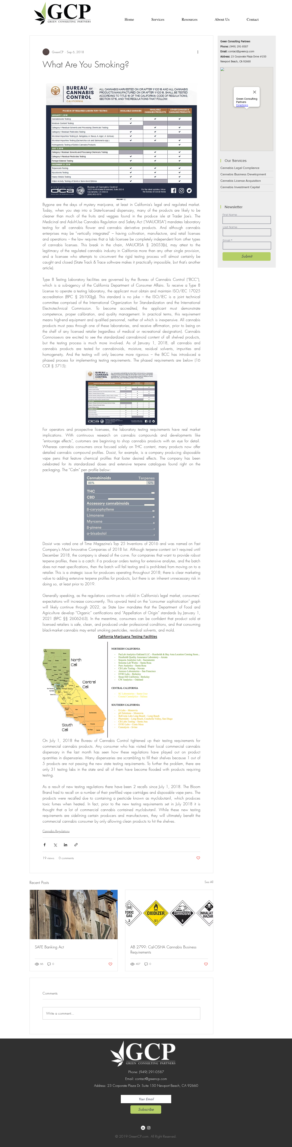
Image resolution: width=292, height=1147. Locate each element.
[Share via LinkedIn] (65, 845)
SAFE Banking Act (49, 946)
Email (226, 240)
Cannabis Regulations (56, 831)
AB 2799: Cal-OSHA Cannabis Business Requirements (163, 949)
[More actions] (197, 51)
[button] (158, 19)
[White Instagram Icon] (149, 1128)
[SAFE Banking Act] (74, 914)
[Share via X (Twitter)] (55, 845)
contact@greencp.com (241, 51)
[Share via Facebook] (45, 845)
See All (209, 882)
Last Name (230, 227)
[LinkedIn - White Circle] (143, 1128)
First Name (230, 214)
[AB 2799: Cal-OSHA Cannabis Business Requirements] (169, 914)
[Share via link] (76, 845)
